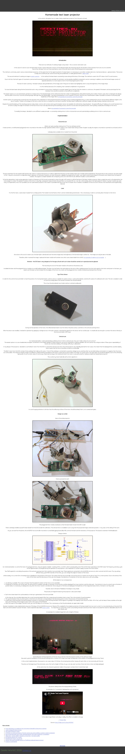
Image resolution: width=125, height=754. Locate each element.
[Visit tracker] (123, 750)
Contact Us (26, 750)
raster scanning (35, 76)
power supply (46, 607)
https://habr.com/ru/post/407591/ (64, 722)
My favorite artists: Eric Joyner (13, 737)
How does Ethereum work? (12, 731)
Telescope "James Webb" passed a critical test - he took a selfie (22, 736)
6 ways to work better (11, 741)
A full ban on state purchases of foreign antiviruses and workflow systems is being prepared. (30, 733)
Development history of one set (13, 738)
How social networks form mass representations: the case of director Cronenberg (27, 734)
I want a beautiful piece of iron (13, 730)
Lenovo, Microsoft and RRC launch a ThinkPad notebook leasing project (24, 740)
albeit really (86, 73)
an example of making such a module (94, 257)
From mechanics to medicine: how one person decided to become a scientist (25, 728)
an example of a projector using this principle (70, 96)
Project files (63, 720)
